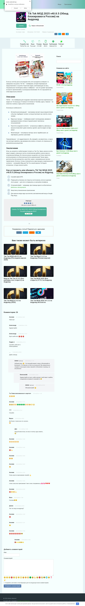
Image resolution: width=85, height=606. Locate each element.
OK (77, 603)
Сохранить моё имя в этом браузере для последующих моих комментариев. (27, 582)
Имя (5, 552)
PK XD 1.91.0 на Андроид (64, 85)
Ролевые (58, 155)
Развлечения (59, 87)
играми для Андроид (24, 601)
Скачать (21, 25)
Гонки (58, 178)
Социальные (50, 32)
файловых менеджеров (18, 187)
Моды (59, 4)
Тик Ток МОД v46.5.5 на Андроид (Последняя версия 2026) (15, 258)
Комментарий (8, 558)
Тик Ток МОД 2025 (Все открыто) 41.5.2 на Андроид (41, 279)
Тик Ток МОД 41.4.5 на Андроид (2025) (12, 301)
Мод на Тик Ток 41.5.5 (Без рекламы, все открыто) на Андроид (14, 280)
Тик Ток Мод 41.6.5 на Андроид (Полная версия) (40, 257)
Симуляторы (59, 110)
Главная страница (20, 29)
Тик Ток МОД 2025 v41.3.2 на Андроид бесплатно (41, 301)
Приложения (67, 4)
